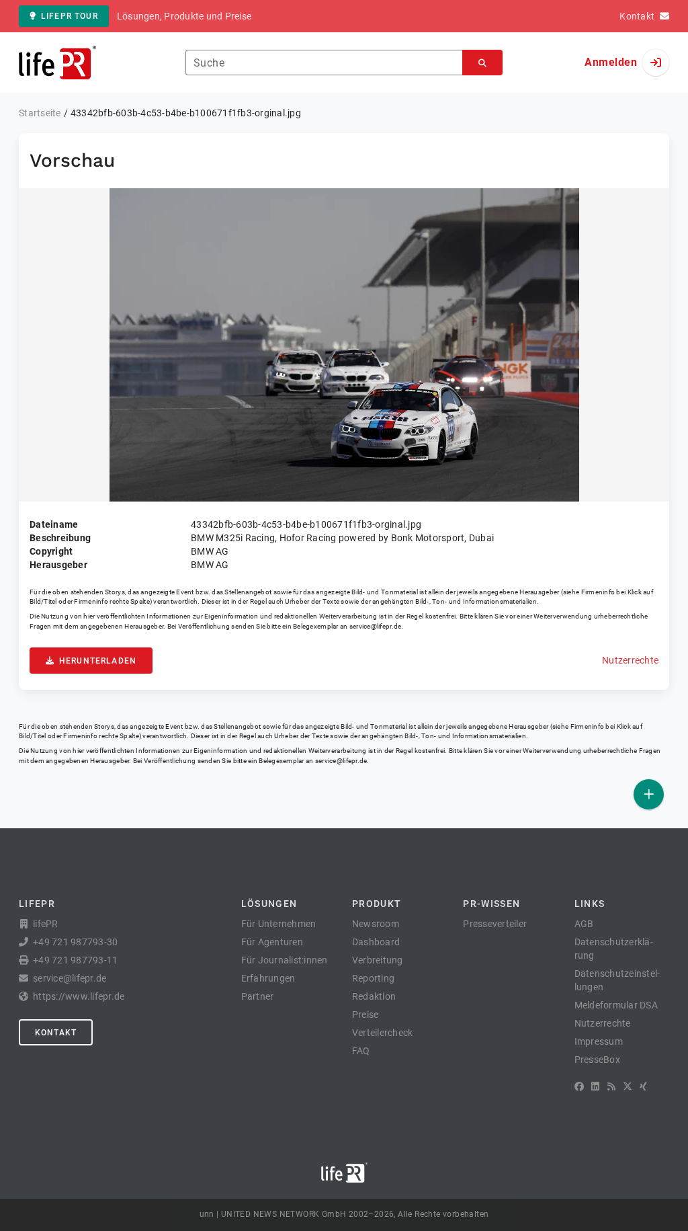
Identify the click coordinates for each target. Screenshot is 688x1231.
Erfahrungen (268, 978)
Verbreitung (377, 960)
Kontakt (56, 1032)
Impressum (598, 1041)
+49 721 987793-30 (75, 942)
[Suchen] (482, 63)
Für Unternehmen (278, 923)
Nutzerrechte (630, 660)
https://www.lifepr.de (78, 996)
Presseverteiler (495, 923)
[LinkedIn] (595, 1086)
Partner (257, 996)
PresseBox (597, 1059)
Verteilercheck (382, 1032)
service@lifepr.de (375, 626)
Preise (365, 1014)
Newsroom (375, 923)
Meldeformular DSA (616, 1005)
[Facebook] (579, 1086)
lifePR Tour (69, 16)
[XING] (643, 1086)
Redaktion (374, 996)
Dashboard (376, 942)
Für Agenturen (272, 942)
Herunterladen (97, 661)
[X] (627, 1086)
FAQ (361, 1050)
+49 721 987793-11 (75, 960)
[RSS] (611, 1086)
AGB (584, 923)
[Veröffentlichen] (649, 794)
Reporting (373, 978)
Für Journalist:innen (284, 960)
